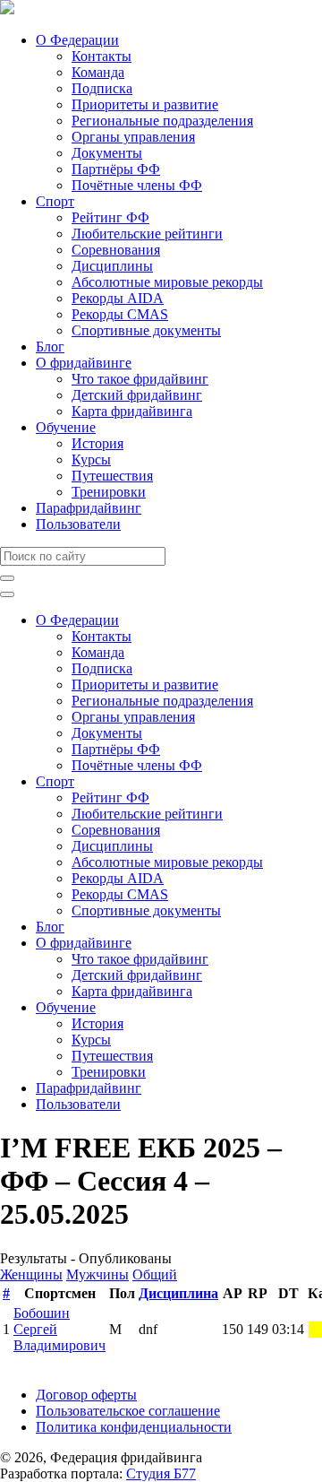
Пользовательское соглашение (128, 1410)
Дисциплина (178, 1293)
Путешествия (112, 475)
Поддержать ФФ (50, 1364)
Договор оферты (86, 1394)
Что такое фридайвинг (140, 378)
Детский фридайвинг (137, 395)
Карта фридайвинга (132, 411)
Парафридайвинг (88, 508)
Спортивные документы (146, 330)
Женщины (31, 1274)
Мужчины (97, 1274)
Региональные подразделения (162, 120)
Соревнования (116, 249)
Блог (50, 346)
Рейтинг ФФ (110, 217)
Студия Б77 (161, 1473)
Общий (154, 1274)
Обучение (66, 427)
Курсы (91, 459)
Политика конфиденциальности (134, 1426)
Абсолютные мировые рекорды (167, 282)
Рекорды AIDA (118, 298)
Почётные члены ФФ (137, 185)
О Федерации (77, 40)
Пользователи (78, 524)
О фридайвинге (83, 362)
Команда (98, 72)
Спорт (55, 201)
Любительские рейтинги (147, 233)
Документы (107, 152)
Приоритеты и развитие (145, 104)
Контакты (101, 56)
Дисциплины (112, 265)
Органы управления (133, 136)
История (97, 443)
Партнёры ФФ (116, 169)
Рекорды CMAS (120, 314)
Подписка (102, 88)
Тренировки (109, 491)
